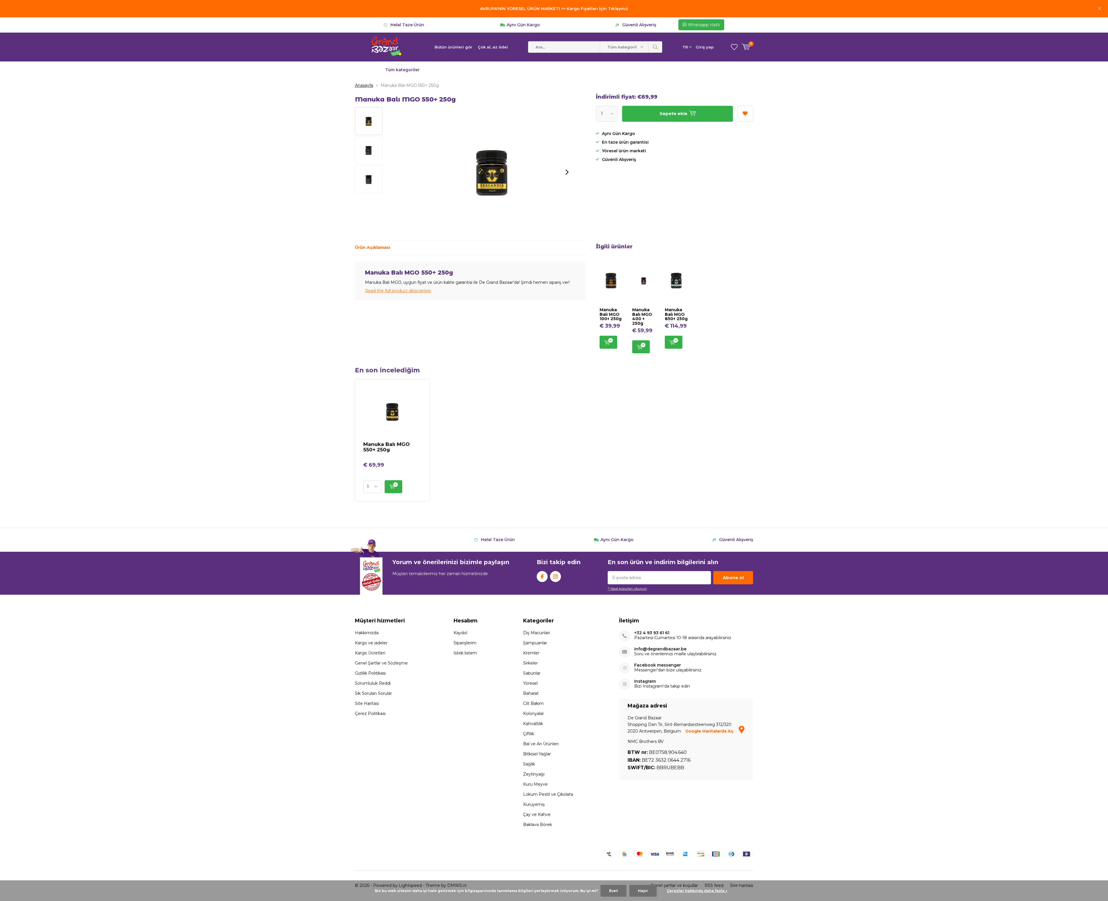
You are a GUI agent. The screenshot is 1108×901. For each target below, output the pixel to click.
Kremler (531, 653)
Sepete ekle (608, 342)
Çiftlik (528, 733)
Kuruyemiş (534, 804)
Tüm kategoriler (402, 69)
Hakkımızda (367, 632)
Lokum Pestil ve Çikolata (548, 794)
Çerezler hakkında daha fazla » (697, 891)
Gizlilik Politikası (370, 673)
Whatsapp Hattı (703, 24)
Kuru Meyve (535, 784)
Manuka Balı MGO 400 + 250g (642, 316)
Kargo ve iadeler (371, 642)
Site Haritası (367, 703)
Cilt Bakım (533, 703)
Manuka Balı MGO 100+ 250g (611, 314)
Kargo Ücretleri (370, 653)
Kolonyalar (533, 713)
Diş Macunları (536, 632)
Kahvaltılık (533, 723)
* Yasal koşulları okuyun (627, 588)
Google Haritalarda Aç (710, 731)
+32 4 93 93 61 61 (651, 632)
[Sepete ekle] (393, 486)
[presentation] (567, 172)
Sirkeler (530, 663)
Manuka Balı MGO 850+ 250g (676, 314)
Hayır (643, 891)
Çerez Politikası (370, 713)
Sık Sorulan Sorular (373, 693)
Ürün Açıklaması (372, 247)
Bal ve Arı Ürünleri (541, 743)
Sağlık (529, 764)
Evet (613, 891)
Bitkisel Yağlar (537, 754)
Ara (655, 47)
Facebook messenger (657, 665)
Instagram (555, 576)
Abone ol (733, 577)
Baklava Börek (537, 824)
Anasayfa (364, 85)
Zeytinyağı (533, 774)
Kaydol (460, 632)
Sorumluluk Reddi (373, 683)
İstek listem (465, 653)
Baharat (531, 693)
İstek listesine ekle (745, 114)
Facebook (542, 576)
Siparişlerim (465, 642)
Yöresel (530, 683)
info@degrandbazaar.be (660, 649)
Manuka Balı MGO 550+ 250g (386, 447)
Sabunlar (531, 673)
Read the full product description (398, 290)
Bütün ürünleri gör (453, 47)
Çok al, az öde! (493, 47)
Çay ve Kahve (537, 814)
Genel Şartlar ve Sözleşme (381, 663)
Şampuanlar (535, 642)
